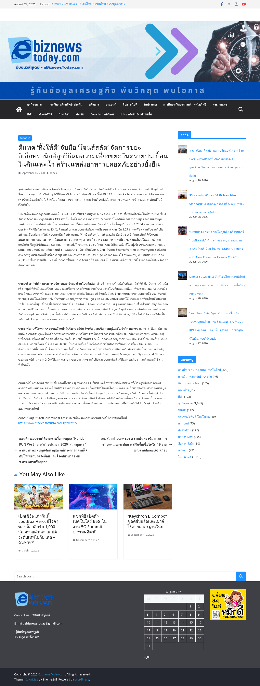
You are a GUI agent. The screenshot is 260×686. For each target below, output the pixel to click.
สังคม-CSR (45, 114)
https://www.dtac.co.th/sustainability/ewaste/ (47, 423)
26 (165, 638)
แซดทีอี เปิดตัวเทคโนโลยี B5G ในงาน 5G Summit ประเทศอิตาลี (90, 524)
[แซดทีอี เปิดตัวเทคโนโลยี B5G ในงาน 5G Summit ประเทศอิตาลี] (93, 487)
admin (53, 173)
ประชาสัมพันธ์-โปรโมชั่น (136, 114)
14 (182, 622)
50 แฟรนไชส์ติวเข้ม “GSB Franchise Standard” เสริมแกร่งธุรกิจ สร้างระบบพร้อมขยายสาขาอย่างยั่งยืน (216, 203)
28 (182, 638)
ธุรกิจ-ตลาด (34, 104)
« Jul (147, 657)
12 (165, 622)
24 (148, 638)
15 (191, 622)
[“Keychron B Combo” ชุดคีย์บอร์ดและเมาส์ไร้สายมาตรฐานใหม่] (148, 487)
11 (157, 622)
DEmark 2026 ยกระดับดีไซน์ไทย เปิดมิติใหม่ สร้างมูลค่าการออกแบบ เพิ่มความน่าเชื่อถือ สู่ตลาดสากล (88, 6)
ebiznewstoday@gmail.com (43, 623)
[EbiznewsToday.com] (130, 24)
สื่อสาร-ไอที (130, 104)
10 (148, 622)
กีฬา (29, 114)
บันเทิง (80, 114)
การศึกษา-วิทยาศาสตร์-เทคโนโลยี (184, 104)
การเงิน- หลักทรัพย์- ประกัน (65, 104)
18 (157, 630)
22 (191, 630)
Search (241, 576)
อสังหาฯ (94, 104)
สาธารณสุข (220, 104)
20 (174, 630)
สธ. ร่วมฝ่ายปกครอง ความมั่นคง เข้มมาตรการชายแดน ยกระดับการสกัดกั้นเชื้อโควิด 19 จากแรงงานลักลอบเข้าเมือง (134, 444)
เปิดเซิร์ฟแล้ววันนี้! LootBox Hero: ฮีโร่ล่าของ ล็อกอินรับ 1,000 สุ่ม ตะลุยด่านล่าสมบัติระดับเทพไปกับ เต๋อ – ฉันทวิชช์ (38, 529)
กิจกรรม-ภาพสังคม (102, 114)
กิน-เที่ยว (64, 114)
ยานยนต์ (110, 104)
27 (174, 638)
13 (174, 622)
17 (148, 630)
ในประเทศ (150, 104)
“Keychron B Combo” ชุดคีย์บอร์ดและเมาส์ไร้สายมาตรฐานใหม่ (147, 521)
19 (165, 630)
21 (182, 630)
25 (157, 638)
